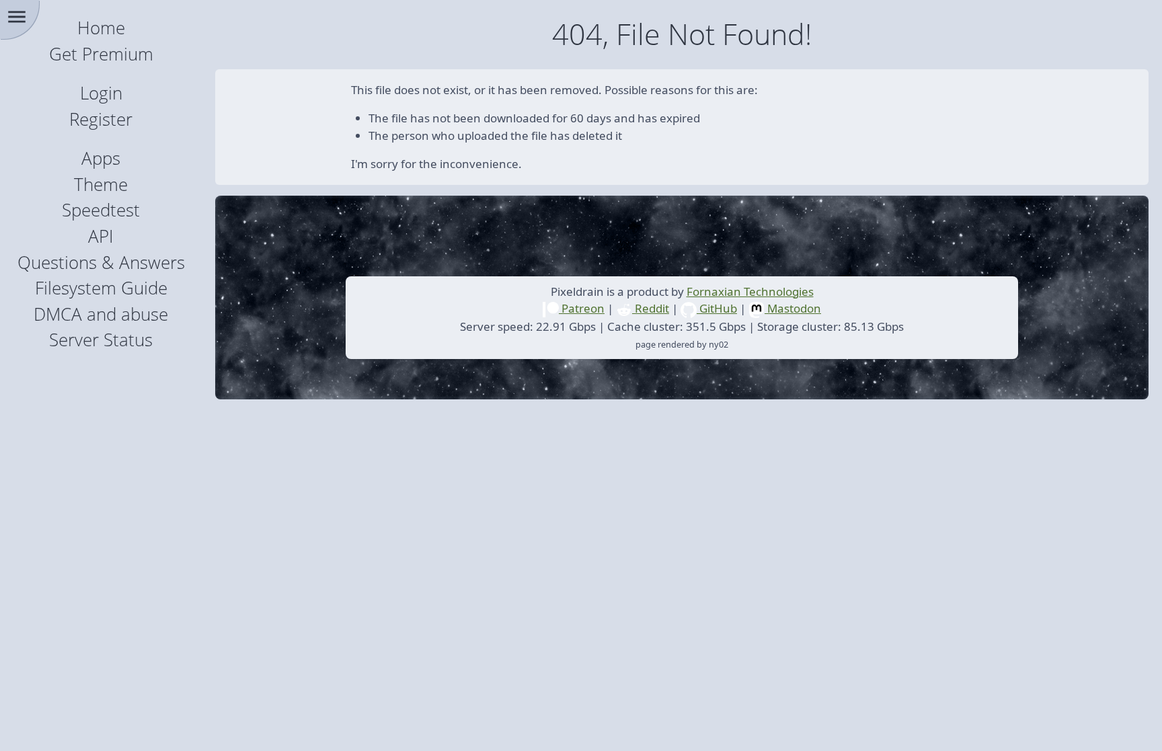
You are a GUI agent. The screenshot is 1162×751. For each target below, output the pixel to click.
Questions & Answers (101, 262)
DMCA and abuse (101, 314)
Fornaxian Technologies (750, 291)
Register (100, 119)
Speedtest (101, 210)
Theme (101, 184)
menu (16, 16)
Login (101, 93)
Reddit (650, 308)
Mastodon (793, 308)
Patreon (582, 308)
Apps (100, 158)
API (101, 236)
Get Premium (101, 54)
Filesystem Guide (101, 288)
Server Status (101, 340)
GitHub (717, 308)
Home (101, 28)
